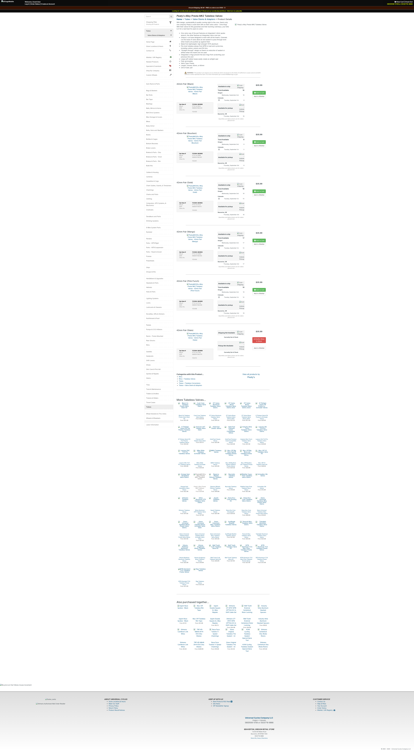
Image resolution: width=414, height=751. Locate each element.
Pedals (148, 325)
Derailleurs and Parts (153, 216)
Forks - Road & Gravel (154, 252)
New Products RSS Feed (222, 701)
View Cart (400, 2)
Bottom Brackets (152, 143)
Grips (148, 267)
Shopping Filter (151, 22)
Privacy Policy (114, 706)
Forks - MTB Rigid (152, 243)
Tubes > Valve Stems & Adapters (190, 385)
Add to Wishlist (259, 96)
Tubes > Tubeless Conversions (189, 383)
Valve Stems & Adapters (204, 19)
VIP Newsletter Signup (221, 706)
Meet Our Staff (114, 704)
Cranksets (149, 210)
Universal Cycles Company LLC (259, 718)
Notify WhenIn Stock (259, 340)
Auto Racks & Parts (153, 84)
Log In (27, 4)
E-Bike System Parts (153, 227)
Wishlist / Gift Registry (154, 57)
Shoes (148, 365)
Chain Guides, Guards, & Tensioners (158, 185)
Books (148, 135)
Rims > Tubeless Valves (187, 379)
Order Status (35, 4)
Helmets (149, 287)
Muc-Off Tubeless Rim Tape (199, 620)
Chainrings (150, 190)
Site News (216, 704)
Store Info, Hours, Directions (259, 738)
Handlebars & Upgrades (154, 278)
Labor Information (152, 425)
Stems (148, 378)
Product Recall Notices (117, 710)
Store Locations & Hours (154, 46)
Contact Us (150, 51)
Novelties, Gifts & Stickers (155, 314)
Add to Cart (260, 93)
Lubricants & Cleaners (154, 307)
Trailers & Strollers (152, 394)
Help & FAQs (321, 704)
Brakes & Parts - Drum (154, 157)
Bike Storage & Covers (154, 117)
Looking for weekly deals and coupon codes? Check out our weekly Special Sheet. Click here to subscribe (207, 11)
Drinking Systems (152, 221)
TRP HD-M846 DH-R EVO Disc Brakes (199, 644)
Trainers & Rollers (152, 398)
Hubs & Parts (150, 292)
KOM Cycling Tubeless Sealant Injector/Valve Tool (247, 648)
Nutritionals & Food (152, 318)
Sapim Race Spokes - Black (183, 620)
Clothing (149, 199)
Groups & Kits (151, 272)
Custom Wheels (151, 75)
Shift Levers (150, 360)
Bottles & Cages (151, 139)
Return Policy (113, 708)
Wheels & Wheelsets (153, 418)
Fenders (149, 239)
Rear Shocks (150, 340)
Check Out (409, 2)
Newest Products (152, 62)
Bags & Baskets (151, 90)
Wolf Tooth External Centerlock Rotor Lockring (247, 622)
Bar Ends (149, 95)
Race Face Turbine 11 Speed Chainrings (215, 644)
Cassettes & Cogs (152, 181)
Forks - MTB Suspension (154, 247)
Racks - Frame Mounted (154, 336)
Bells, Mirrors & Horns (153, 108)
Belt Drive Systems (152, 113)
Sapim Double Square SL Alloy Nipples (215, 621)
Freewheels (150, 261)
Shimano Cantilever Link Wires (183, 644)
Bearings (149, 104)
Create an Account (48, 4)
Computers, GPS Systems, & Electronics (156, 204)
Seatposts (149, 356)
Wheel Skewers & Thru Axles (156, 414)
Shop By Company (152, 71)
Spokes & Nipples (152, 374)
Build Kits (149, 166)
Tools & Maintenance (153, 389)
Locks (148, 303)
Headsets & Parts (152, 283)
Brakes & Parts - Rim (153, 161)
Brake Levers (150, 148)
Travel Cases (150, 402)
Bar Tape (149, 99)
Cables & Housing (152, 172)
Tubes (148, 407)
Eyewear (149, 232)
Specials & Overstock (153, 66)
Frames (148, 256)
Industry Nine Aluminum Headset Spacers (263, 621)
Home (179, 19)
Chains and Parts (152, 194)
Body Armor (150, 126)
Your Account (322, 706)
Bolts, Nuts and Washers (154, 130)
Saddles (149, 352)
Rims (148, 345)
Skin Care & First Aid (153, 369)
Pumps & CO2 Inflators (154, 329)
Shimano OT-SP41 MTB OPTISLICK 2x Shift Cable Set (231, 622)
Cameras (149, 177)
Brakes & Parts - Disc (153, 152)
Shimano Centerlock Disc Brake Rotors (263, 644)
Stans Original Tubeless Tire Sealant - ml (231, 644)
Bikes (148, 121)
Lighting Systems (152, 298)
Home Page (150, 42)
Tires (148, 385)
